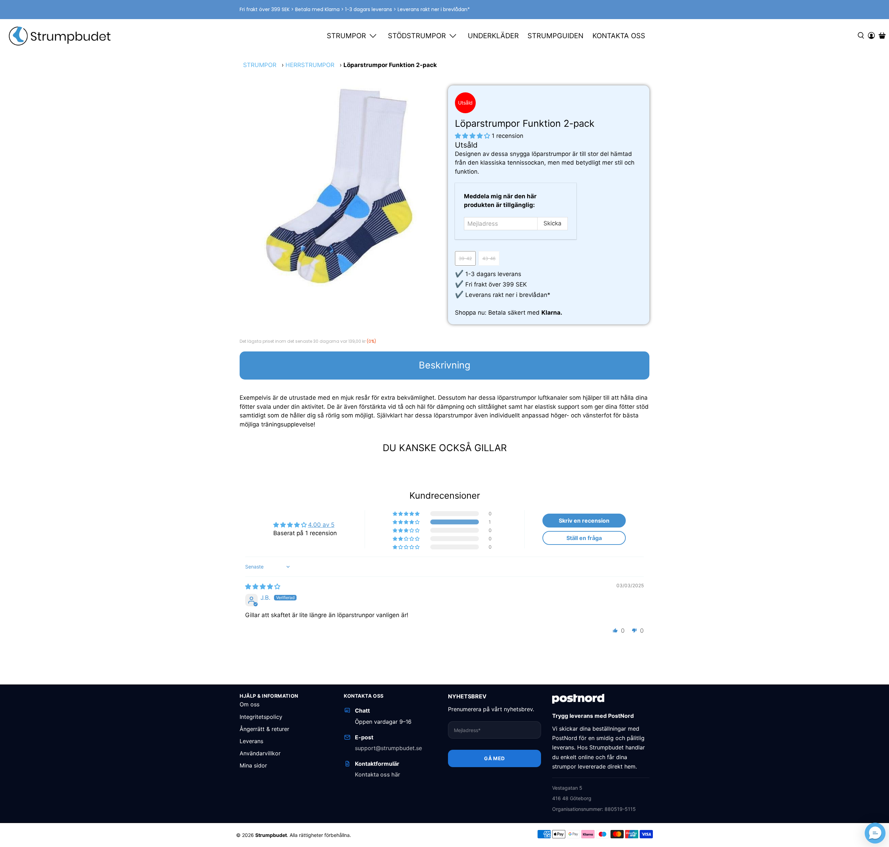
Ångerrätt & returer (264, 728)
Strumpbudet (271, 835)
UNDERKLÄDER (493, 36)
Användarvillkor (260, 753)
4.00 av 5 (321, 524)
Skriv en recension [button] (584, 520)
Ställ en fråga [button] (584, 537)
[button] (472, 135)
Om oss (249, 704)
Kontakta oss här (377, 774)
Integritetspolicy (261, 716)
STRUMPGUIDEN (555, 36)
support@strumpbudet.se (388, 748)
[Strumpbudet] (60, 35)
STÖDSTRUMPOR (417, 36)
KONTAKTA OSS (618, 36)
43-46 (489, 258)
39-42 (465, 258)
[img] (262, 586)
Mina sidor (253, 765)
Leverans (251, 741)
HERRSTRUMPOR (309, 65)
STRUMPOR (346, 36)
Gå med (494, 758)
